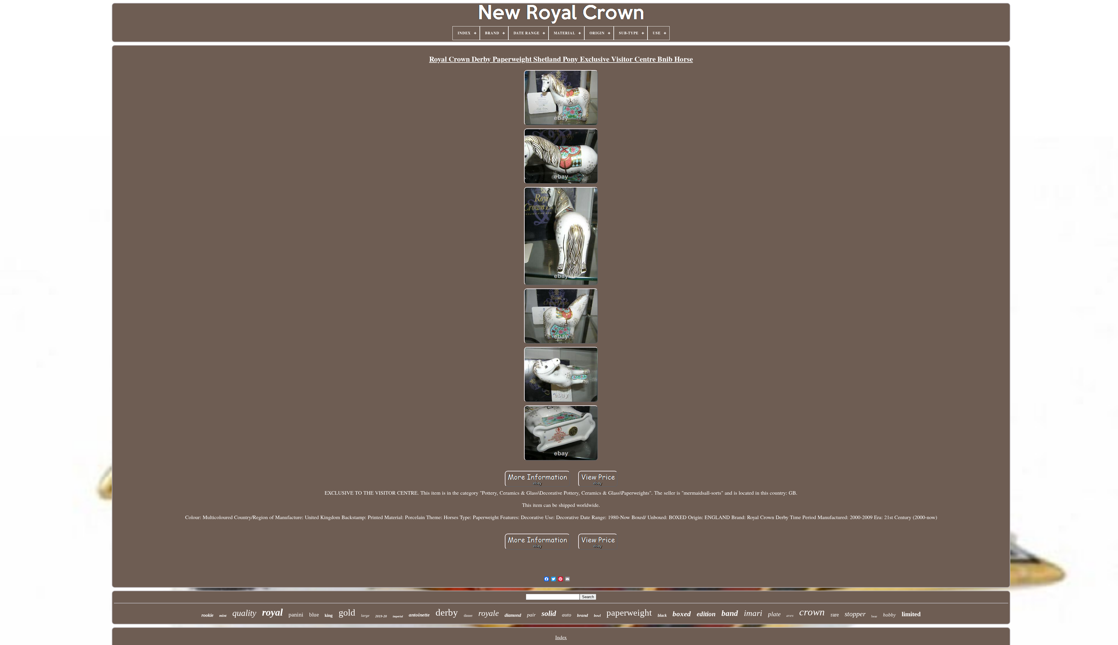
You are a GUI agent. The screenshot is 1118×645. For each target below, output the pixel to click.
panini (296, 614)
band (729, 613)
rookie (207, 615)
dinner (468, 616)
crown (812, 612)
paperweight (629, 612)
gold (347, 612)
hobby (889, 615)
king (329, 615)
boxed (682, 614)
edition (706, 614)
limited (911, 614)
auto (566, 615)
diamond (513, 615)
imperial (398, 616)
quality (244, 613)
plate (774, 614)
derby (447, 612)
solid (549, 613)
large (365, 615)
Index (561, 637)
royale (488, 613)
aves (789, 615)
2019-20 (381, 616)
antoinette (419, 615)
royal (272, 612)
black (662, 615)
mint (223, 615)
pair (531, 615)
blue (314, 615)
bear (874, 616)
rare (835, 615)
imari (753, 613)
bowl (597, 616)
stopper (855, 614)
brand (582, 615)
